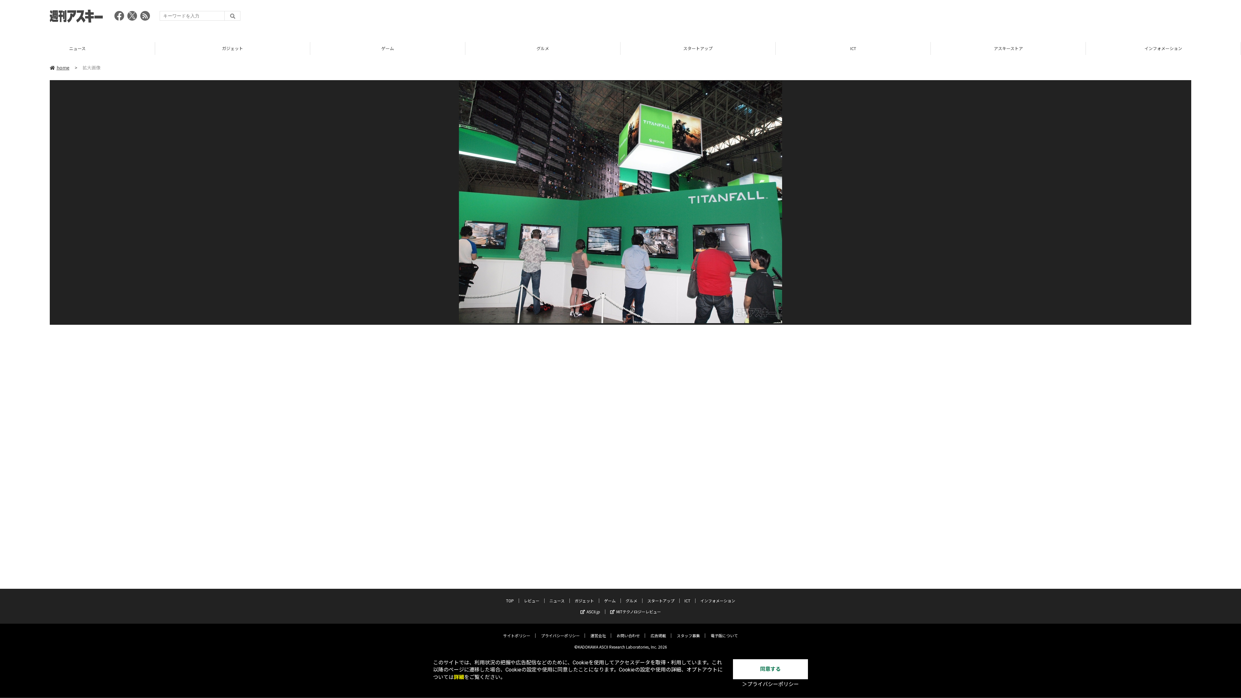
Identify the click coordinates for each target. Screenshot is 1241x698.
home (63, 67)
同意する (770, 669)
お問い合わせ (628, 635)
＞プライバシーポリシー (770, 684)
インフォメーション (1008, 48)
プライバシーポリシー (560, 635)
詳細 (459, 677)
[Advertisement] (1073, 17)
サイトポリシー (516, 635)
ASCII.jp (593, 611)
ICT (698, 48)
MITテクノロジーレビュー (638, 611)
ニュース (557, 600)
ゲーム (232, 48)
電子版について (724, 635)
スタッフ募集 (688, 635)
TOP (1163, 48)
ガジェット (77, 48)
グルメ (387, 48)
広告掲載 (658, 635)
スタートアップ (542, 48)
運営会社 (598, 635)
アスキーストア (853, 48)
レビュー (531, 600)
